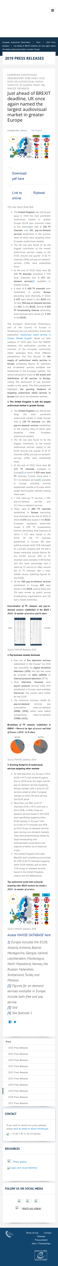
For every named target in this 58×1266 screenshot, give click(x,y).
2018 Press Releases (18, 1097)
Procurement (41, 1239)
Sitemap (41, 1236)
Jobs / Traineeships (41, 1243)
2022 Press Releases (18, 1072)
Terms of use (32, 1232)
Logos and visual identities (24, 1167)
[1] (31, 226)
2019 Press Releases (18, 1090)
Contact (47, 1232)
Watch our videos (31, 1208)
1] (8, 942)
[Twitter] (14, 1022)
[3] (22, 472)
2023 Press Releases (18, 1066)
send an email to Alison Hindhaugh (31, 1128)
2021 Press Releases (18, 1078)
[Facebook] (9, 1022)
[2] (33, 281)
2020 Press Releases (18, 1084)
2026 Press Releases (18, 1047)
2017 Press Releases (18, 1103)
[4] (39, 479)
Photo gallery (20, 1161)
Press (8, 1041)
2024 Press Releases (18, 1060)
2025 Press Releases (18, 1053)
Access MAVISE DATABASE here (29, 935)
